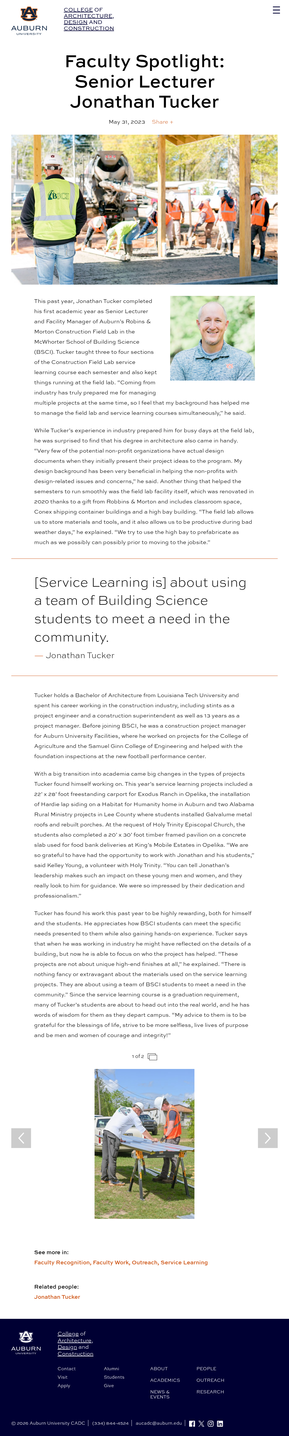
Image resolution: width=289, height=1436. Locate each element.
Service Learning (184, 1262)
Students (114, 1377)
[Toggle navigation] (276, 10)
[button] (162, 121)
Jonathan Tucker (57, 1296)
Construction (89, 28)
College (78, 9)
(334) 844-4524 (110, 1423)
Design (75, 22)
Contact (67, 1368)
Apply (64, 1385)
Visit (62, 1377)
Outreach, (146, 1262)
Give (109, 1385)
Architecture (88, 15)
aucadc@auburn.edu (159, 1423)
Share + (163, 121)
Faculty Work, (112, 1262)
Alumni (111, 1368)
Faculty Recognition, (63, 1262)
